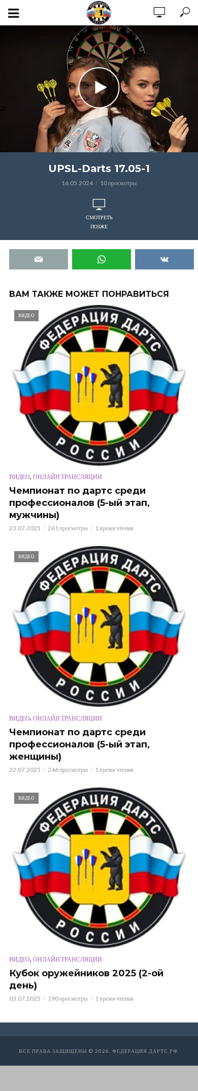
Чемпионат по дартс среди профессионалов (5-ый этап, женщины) (79, 744)
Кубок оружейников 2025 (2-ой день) (86, 979)
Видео (19, 477)
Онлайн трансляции (67, 477)
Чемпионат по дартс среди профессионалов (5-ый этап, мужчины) (79, 503)
